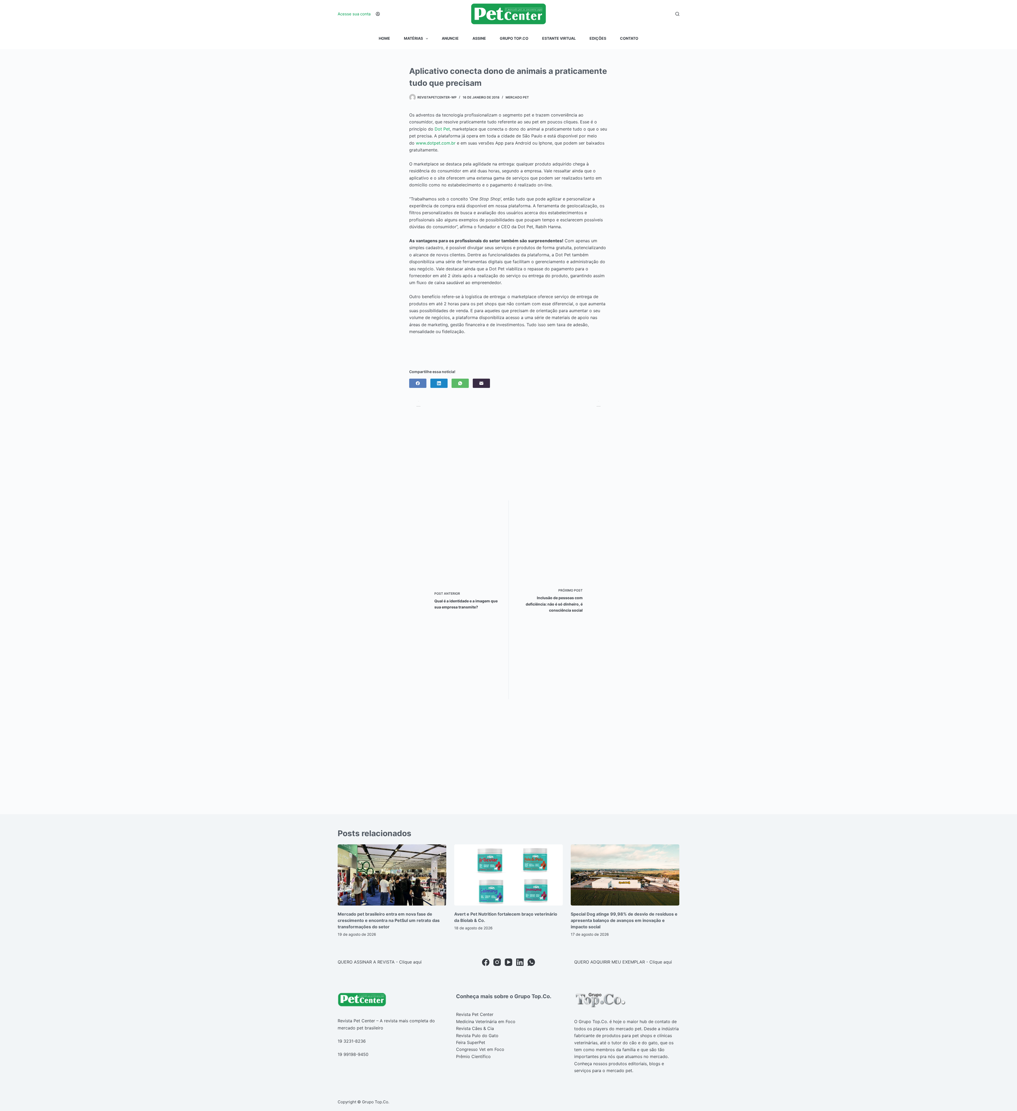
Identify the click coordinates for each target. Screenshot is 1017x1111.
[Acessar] (378, 14)
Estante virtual (559, 38)
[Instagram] (497, 962)
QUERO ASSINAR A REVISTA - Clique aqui (380, 962)
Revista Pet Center (474, 1014)
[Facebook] (417, 383)
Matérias (413, 38)
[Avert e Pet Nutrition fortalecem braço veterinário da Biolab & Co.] (508, 875)
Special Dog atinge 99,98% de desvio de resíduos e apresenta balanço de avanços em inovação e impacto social (624, 920)
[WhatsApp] (460, 383)
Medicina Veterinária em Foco (485, 1021)
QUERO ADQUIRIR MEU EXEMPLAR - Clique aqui (623, 962)
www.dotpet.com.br (436, 143)
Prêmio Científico (473, 1056)
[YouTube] (508, 962)
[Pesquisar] (677, 14)
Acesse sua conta (354, 13)
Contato (629, 38)
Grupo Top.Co (514, 38)
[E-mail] (481, 383)
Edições (598, 38)
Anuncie (450, 38)
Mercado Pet (517, 97)
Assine (479, 38)
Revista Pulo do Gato (477, 1035)
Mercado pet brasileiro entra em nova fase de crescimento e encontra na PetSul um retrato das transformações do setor (389, 920)
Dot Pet (442, 129)
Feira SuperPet (470, 1042)
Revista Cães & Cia (475, 1028)
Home (384, 38)
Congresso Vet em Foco (480, 1049)
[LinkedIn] (439, 383)
